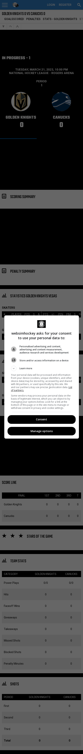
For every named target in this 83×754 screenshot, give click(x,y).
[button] (41, 368)
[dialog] (41, 377)
